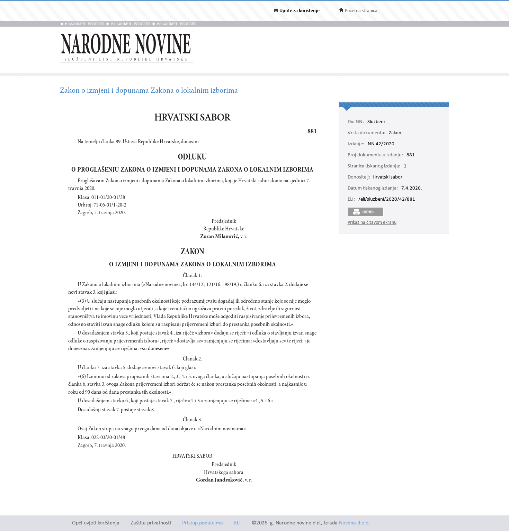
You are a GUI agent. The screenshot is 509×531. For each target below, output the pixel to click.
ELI (237, 523)
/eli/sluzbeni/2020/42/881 (386, 199)
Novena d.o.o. (354, 523)
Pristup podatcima (202, 523)
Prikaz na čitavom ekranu (372, 222)
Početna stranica (361, 10)
